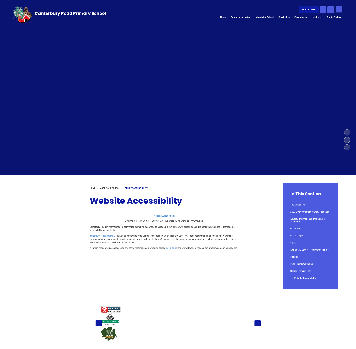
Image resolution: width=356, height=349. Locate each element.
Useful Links (308, 9)
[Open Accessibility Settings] (330, 9)
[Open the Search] (323, 9)
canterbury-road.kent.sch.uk (103, 235)
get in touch (171, 248)
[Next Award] (257, 323)
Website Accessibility (164, 216)
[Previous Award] (99, 323)
